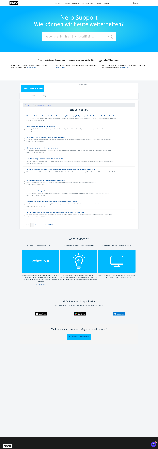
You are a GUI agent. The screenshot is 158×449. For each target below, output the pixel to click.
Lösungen (44, 96)
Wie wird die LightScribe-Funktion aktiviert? (41, 126)
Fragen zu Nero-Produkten (44, 105)
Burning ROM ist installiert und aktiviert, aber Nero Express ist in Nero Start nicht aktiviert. (55, 212)
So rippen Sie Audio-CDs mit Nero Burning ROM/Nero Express (46, 180)
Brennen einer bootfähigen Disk (37, 191)
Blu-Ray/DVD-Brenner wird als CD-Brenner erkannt (42, 148)
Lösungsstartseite (30, 105)
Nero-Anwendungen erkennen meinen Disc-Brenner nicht (45, 159)
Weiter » (50, 224)
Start (33, 96)
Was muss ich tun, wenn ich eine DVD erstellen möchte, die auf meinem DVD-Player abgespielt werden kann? (61, 169)
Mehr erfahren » (32, 68)
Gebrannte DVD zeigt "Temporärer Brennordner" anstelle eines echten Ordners (52, 201)
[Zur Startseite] (15, 2)
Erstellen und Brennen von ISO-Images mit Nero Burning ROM (46, 137)
